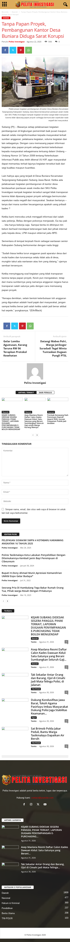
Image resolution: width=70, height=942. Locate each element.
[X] (13, 50)
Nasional (6, 898)
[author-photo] (35, 371)
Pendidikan (7, 908)
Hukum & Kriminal (11, 903)
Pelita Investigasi (16, 41)
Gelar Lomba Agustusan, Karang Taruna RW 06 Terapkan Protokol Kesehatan (15, 348)
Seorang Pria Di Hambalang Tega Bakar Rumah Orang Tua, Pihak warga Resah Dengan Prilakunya (33, 589)
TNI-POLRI (36, 689)
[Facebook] (5, 50)
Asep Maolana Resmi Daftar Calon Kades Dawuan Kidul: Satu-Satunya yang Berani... (44, 850)
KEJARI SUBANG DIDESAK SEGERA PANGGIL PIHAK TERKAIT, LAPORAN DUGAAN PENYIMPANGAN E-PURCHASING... (41, 831)
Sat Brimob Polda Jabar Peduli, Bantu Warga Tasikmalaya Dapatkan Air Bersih (47, 734)
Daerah (15, 12)
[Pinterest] (20, 50)
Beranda (5, 12)
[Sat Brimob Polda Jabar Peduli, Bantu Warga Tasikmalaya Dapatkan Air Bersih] (15, 737)
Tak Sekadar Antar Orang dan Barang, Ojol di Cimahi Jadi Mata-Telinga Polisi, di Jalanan (48, 680)
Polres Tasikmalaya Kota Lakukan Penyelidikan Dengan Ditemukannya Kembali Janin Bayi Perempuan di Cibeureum (33, 558)
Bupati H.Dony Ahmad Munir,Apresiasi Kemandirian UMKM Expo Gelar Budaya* (32, 574)
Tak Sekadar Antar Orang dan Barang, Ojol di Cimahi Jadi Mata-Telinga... (42, 866)
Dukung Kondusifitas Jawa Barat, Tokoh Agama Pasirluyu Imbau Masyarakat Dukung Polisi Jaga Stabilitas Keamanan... (49, 706)
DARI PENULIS (45, 392)
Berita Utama (8, 913)
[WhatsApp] (28, 50)
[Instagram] (31, 804)
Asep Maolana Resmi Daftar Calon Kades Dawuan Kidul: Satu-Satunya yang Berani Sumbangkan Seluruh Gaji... (49, 654)
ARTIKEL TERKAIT (26, 392)
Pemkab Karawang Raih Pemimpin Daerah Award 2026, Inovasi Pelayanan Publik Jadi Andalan (57, 419)
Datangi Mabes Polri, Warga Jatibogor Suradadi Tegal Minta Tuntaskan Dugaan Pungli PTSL (53, 348)
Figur (34, 717)
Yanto (34, 642)
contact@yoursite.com (42, 797)
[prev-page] (33, 435)
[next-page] (37, 435)
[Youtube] (45, 804)
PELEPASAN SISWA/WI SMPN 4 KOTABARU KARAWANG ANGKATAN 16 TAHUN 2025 (32, 542)
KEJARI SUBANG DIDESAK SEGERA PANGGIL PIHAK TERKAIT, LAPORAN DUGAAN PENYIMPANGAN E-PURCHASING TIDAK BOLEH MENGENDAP (11, 422)
